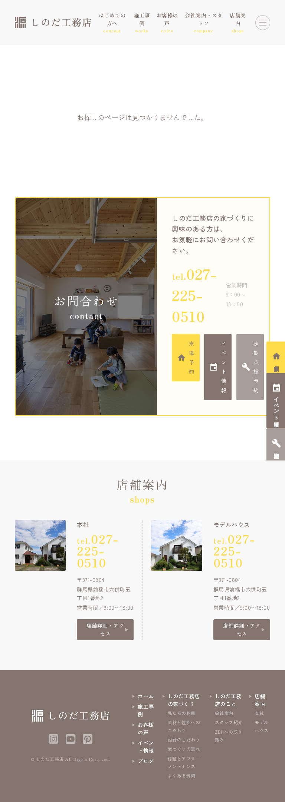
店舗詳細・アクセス (105, 629)
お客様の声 (146, 728)
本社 (259, 713)
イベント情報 (224, 367)
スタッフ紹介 (229, 722)
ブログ (146, 761)
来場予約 (191, 357)
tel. (194, 295)
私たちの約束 (182, 713)
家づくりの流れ (184, 749)
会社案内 (224, 713)
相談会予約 (276, 362)
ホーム (146, 696)
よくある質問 (182, 775)
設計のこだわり (184, 739)
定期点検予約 (256, 367)
